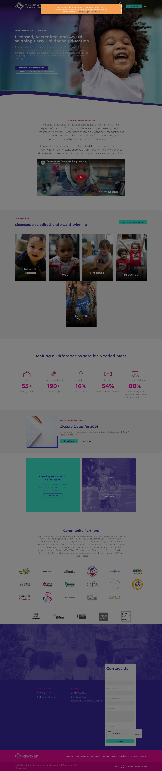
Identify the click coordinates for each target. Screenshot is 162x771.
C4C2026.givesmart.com (89, 12)
